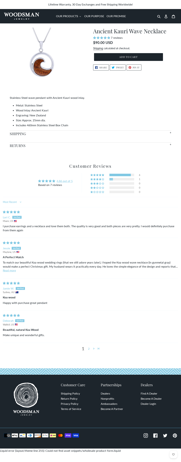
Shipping (98, 48)
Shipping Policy (70, 393)
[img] (11, 212)
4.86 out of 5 (65, 181)
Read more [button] (9, 270)
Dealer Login (148, 403)
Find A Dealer (149, 393)
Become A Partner (112, 408)
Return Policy (69, 398)
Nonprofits (107, 398)
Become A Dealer (151, 398)
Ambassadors (109, 403)
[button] (102, 37)
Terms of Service (71, 408)
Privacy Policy (69, 403)
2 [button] (89, 348)
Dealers (105, 393)
